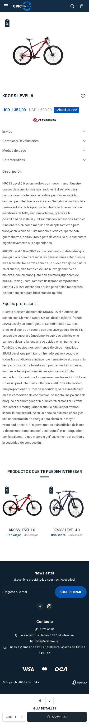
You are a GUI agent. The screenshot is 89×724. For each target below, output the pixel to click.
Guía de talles (44, 708)
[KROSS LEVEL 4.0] (67, 504)
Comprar (59, 717)
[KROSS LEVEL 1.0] (22, 504)
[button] (72, 6)
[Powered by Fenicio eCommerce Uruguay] (79, 682)
